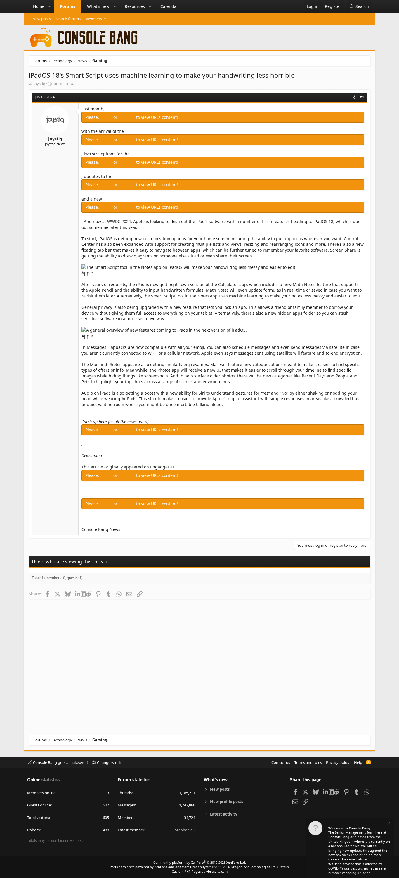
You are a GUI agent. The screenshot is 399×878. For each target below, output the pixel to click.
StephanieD (185, 829)
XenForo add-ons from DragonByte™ (183, 867)
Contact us (280, 762)
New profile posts (226, 801)
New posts (41, 18)
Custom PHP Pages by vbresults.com (200, 871)
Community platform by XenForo (199, 862)
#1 (362, 97)
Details (283, 867)
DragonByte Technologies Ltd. (254, 867)
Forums (67, 6)
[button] (49, 6)
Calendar (169, 6)
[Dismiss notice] (388, 824)
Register (127, 117)
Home (38, 6)
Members (93, 18)
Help (358, 762)
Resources (135, 6)
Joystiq (39, 83)
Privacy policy (338, 762)
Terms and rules (308, 762)
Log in (106, 117)
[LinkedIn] (78, 594)
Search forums (68, 18)
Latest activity (223, 814)
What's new (98, 6)
